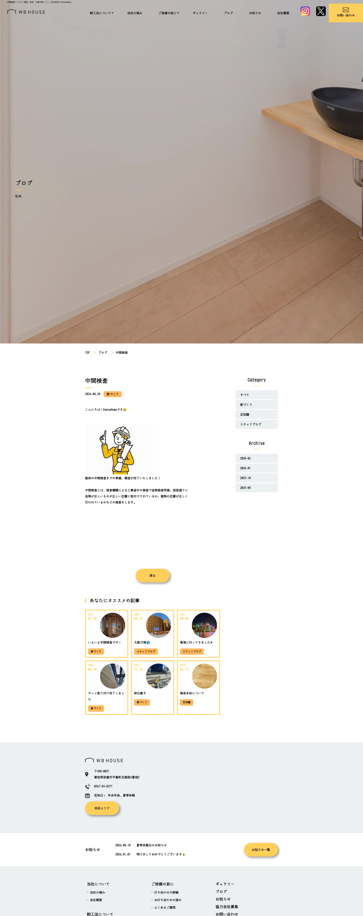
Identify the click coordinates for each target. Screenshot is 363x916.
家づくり (246, 404)
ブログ (228, 13)
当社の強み (134, 13)
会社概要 (283, 13)
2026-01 (245, 468)
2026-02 (245, 458)
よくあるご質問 (164, 907)
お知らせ (255, 13)
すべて (244, 394)
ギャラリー (200, 13)
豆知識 (244, 414)
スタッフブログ (250, 424)
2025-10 (245, 477)
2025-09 (245, 487)
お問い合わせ (346, 15)
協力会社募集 (227, 907)
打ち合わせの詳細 (166, 892)
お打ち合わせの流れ (168, 899)
